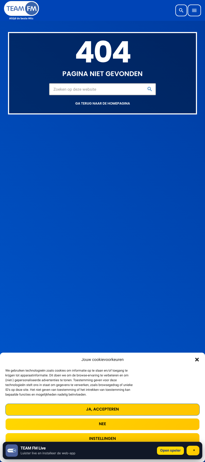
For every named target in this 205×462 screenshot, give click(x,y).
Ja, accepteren (102, 409)
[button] (197, 359)
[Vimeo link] (21, 10)
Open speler (170, 450)
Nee (102, 424)
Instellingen (102, 438)
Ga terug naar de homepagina (102, 103)
